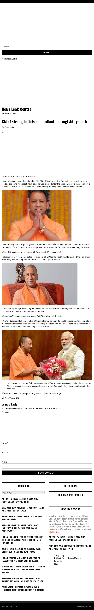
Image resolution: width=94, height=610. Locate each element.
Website (5, 462)
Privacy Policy (59, 555)
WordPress (88, 606)
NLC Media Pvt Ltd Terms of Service (67, 558)
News (56, 563)
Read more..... (54, 531)
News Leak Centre (16, 109)
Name (5, 443)
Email (5, 453)
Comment (7, 412)
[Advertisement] (47, 26)
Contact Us (58, 561)
